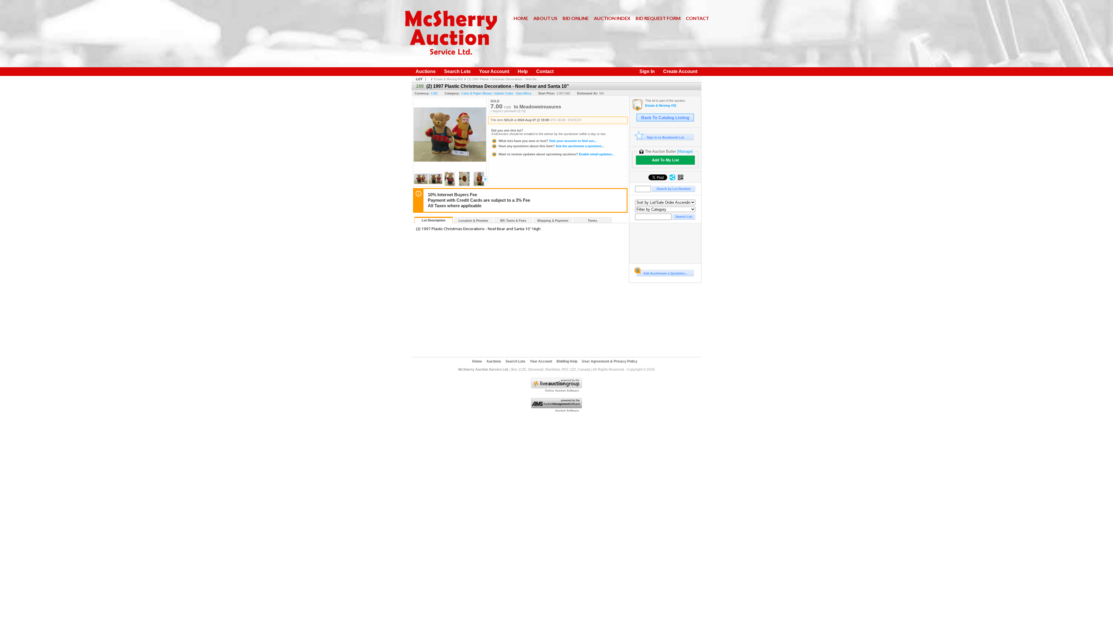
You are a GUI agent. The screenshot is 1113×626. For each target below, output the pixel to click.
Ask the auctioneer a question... (551, 146)
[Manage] (685, 151)
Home (521, 18)
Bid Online (576, 18)
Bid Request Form (658, 18)
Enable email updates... (556, 154)
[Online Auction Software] (556, 387)
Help (523, 71)
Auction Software (567, 410)
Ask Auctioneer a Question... (665, 273)
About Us (545, 18)
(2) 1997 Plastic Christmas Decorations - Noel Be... (503, 79)
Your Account (494, 71)
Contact (697, 18)
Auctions (426, 71)
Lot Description (433, 220)
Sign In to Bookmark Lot (665, 137)
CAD (434, 93)
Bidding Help (566, 361)
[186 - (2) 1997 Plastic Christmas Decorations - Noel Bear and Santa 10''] (421, 185)
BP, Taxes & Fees (513, 220)
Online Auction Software (562, 390)
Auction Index (612, 18)
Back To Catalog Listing (665, 117)
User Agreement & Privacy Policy (609, 361)
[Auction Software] (556, 407)
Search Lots (457, 71)
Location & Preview (473, 220)
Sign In (647, 71)
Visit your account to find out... (547, 141)
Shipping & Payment (552, 220)
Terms (592, 220)
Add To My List (665, 160)
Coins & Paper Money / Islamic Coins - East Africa (496, 93)
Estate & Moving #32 (448, 79)
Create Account (680, 71)
